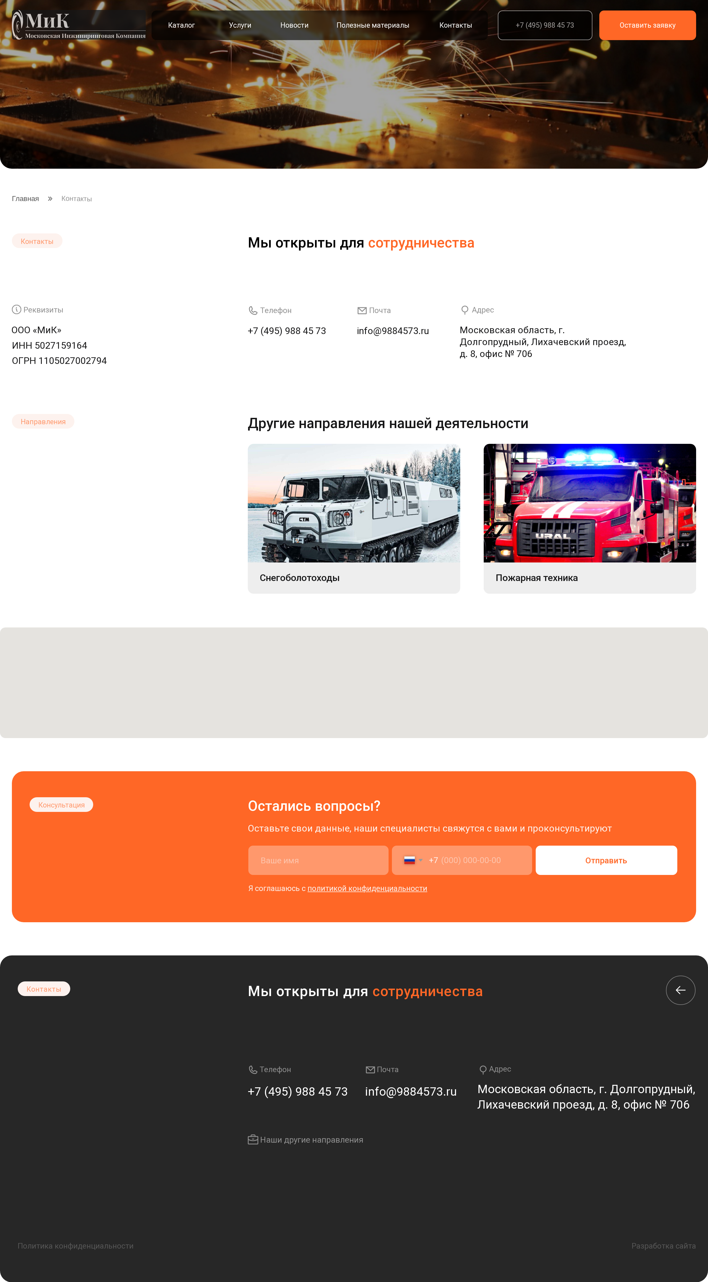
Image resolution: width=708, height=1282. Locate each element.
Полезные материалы (373, 25)
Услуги (240, 25)
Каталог (181, 25)
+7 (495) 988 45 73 (545, 25)
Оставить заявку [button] (648, 25)
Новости (294, 25)
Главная (25, 198)
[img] (79, 25)
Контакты (455, 25)
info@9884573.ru (393, 330)
